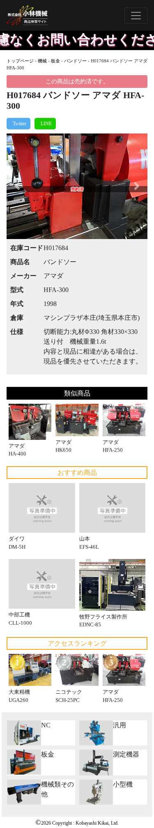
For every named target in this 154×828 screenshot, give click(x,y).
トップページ (20, 60)
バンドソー (75, 60)
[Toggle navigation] (135, 15)
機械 (42, 60)
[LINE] (45, 123)
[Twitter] (18, 123)
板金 (55, 60)
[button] (17, 186)
